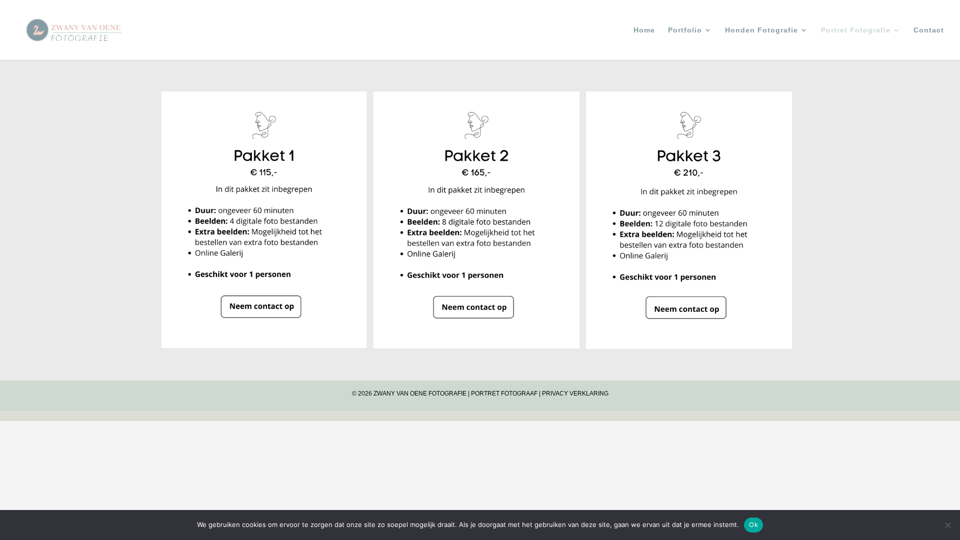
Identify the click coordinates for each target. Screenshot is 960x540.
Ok (753, 524)
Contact (929, 30)
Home (644, 30)
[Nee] (947, 525)
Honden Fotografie (761, 30)
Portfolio (685, 30)
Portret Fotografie (855, 30)
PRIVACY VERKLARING (575, 393)
